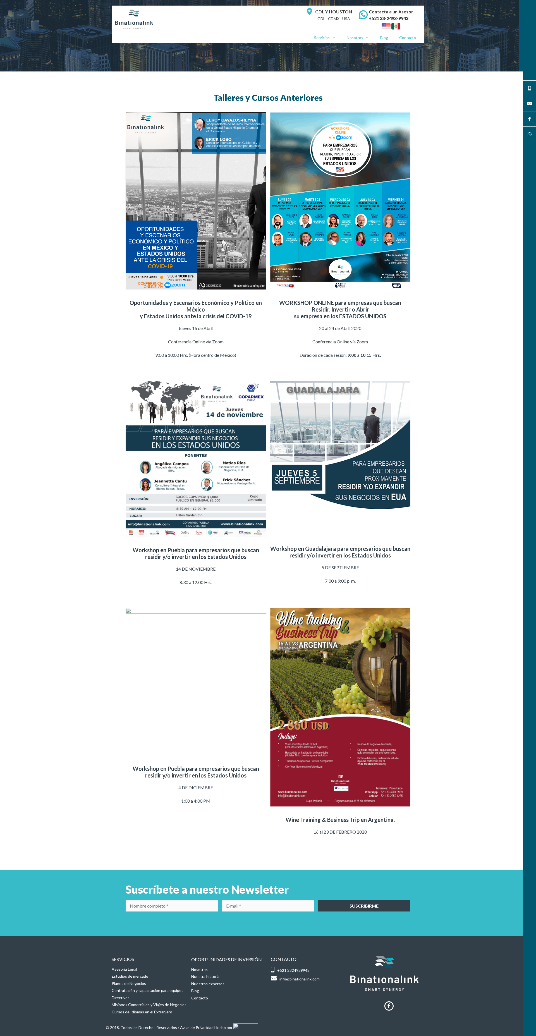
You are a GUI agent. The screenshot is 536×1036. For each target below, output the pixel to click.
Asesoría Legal (124, 969)
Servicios (322, 37)
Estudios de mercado (130, 976)
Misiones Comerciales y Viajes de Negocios (149, 1004)
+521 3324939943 (293, 970)
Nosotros (355, 37)
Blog (384, 37)
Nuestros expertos (207, 983)
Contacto (407, 37)
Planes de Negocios (129, 983)
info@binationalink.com (299, 979)
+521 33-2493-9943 (388, 18)
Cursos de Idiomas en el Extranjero (142, 1011)
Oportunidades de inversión (226, 959)
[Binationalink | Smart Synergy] (134, 18)
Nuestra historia (205, 976)
